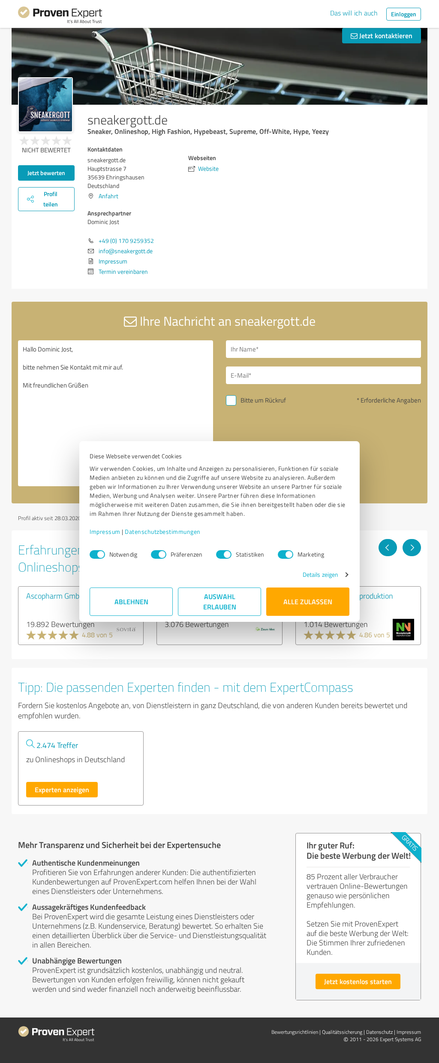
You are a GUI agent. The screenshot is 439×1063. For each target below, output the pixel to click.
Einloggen (403, 14)
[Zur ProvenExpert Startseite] (60, 16)
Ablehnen (131, 601)
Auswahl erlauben (219, 601)
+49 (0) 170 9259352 (126, 240)
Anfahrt (108, 196)
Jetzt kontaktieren (385, 35)
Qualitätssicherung (342, 1032)
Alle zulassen (307, 601)
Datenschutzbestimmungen (163, 531)
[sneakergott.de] (45, 104)
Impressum (105, 531)
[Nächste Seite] (412, 547)
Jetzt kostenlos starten (358, 981)
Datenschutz (379, 1032)
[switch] (158, 554)
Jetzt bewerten (46, 173)
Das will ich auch (354, 13)
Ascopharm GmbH (55, 596)
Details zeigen (320, 574)
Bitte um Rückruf (263, 400)
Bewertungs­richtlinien (294, 1032)
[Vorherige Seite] (388, 547)
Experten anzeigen (62, 789)
